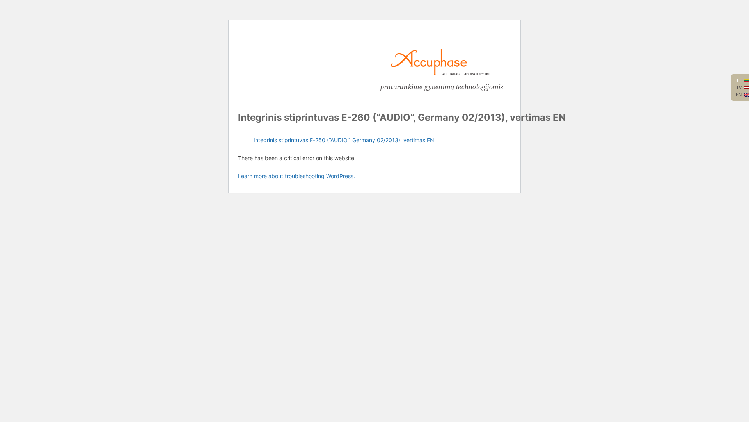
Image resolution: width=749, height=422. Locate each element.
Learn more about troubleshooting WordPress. (296, 176)
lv (739, 87)
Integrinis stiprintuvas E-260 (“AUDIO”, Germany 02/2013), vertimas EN (344, 140)
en (739, 95)
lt (739, 80)
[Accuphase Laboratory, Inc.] (441, 74)
